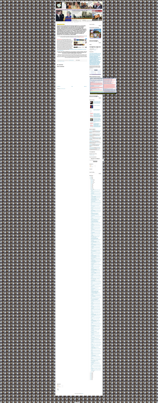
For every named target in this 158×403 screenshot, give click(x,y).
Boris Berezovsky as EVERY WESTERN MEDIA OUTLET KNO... (95, 255)
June (91, 185)
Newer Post (58, 86)
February (92, 189)
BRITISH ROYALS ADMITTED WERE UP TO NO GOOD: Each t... (96, 325)
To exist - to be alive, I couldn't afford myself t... (96, 359)
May (91, 186)
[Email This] (76, 60)
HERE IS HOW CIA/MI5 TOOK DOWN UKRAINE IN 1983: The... (95, 199)
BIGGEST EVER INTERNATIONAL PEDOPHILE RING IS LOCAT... (94, 238)
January (92, 371)
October (92, 181)
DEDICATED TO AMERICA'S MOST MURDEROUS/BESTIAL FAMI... (95, 291)
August (91, 183)
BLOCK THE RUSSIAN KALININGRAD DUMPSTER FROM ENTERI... (95, 299)
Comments (91, 166)
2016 (91, 379)
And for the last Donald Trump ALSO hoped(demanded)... (95, 355)
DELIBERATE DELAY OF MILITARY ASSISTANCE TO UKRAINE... (95, 213)
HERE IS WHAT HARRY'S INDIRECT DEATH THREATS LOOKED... (96, 314)
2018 (91, 377)
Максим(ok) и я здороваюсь (96, 105)
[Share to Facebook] (78, 60)
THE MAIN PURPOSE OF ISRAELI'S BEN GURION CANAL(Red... (95, 198)
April (91, 187)
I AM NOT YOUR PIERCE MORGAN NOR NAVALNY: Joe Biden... (95, 272)
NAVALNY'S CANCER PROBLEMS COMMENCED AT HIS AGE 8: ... (95, 221)
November (92, 180)
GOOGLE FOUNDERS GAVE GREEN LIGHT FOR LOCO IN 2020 (96, 244)
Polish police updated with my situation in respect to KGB (96, 109)
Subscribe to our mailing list (95, 158)
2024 (91, 178)
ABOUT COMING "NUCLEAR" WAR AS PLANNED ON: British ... (95, 236)
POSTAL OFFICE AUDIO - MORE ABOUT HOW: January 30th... (95, 278)
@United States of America (94, 331)
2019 (91, 376)
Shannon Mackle (91, 147)
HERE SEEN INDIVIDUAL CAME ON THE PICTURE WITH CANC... (95, 320)
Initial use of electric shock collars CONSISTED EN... (94, 360)
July (91, 184)
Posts (91, 165)
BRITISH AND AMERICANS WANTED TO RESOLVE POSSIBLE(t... (95, 269)
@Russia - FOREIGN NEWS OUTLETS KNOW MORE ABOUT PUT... (95, 219)
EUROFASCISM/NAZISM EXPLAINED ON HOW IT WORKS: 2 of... (95, 250)
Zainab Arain (90, 130)
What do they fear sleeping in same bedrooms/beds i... (95, 288)
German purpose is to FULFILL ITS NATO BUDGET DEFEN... (95, 280)
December (92, 179)
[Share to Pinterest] (79, 60)
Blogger (82, 393)
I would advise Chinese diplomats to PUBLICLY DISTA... (95, 347)
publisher (90, 137)
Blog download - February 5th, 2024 (95, 338)
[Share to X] (77, 60)
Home (72, 86)
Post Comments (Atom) (62, 88)
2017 (91, 378)
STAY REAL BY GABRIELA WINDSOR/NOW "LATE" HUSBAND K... (96, 196)
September (92, 182)
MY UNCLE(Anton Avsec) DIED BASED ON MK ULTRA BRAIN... (95, 295)
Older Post (85, 86)
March (91, 188)
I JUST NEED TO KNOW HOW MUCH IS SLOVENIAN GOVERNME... (95, 292)
